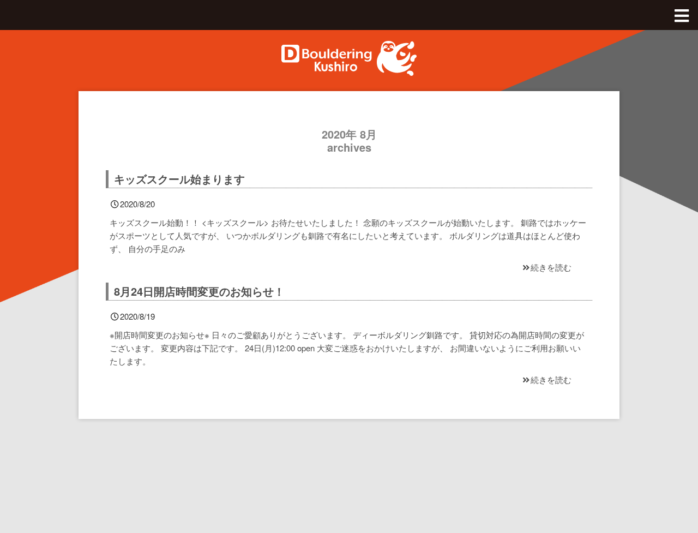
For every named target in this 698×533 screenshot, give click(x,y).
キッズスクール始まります (179, 179)
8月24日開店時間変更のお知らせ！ (199, 291)
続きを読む (551, 267)
